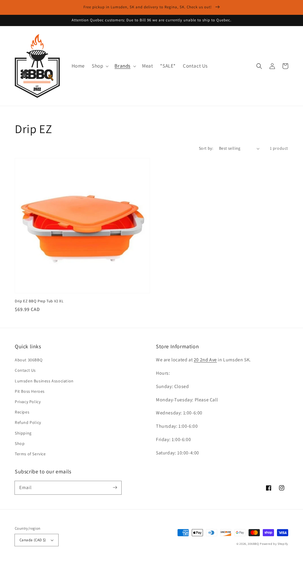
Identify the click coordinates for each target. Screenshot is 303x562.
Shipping (23, 433)
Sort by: (206, 148)
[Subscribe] (114, 487)
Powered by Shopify (274, 544)
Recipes (22, 412)
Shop (20, 443)
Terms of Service (30, 453)
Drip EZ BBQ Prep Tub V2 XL (39, 301)
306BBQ (253, 544)
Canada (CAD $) (33, 539)
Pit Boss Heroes (30, 391)
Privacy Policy (28, 401)
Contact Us (25, 370)
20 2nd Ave (205, 360)
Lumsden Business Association (44, 381)
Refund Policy (28, 422)
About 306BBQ (28, 360)
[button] (99, 66)
